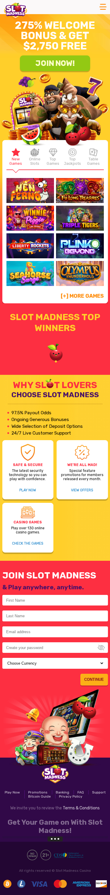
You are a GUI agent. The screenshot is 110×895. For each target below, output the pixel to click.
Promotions (38, 792)
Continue (94, 679)
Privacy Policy (70, 796)
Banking (62, 792)
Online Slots (34, 161)
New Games (15, 161)
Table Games (93, 161)
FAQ (80, 792)
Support (99, 792)
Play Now (27, 490)
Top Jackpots (72, 161)
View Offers (82, 490)
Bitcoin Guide (39, 796)
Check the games (27, 543)
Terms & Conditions (81, 808)
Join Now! (55, 62)
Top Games (53, 161)
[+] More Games (82, 296)
